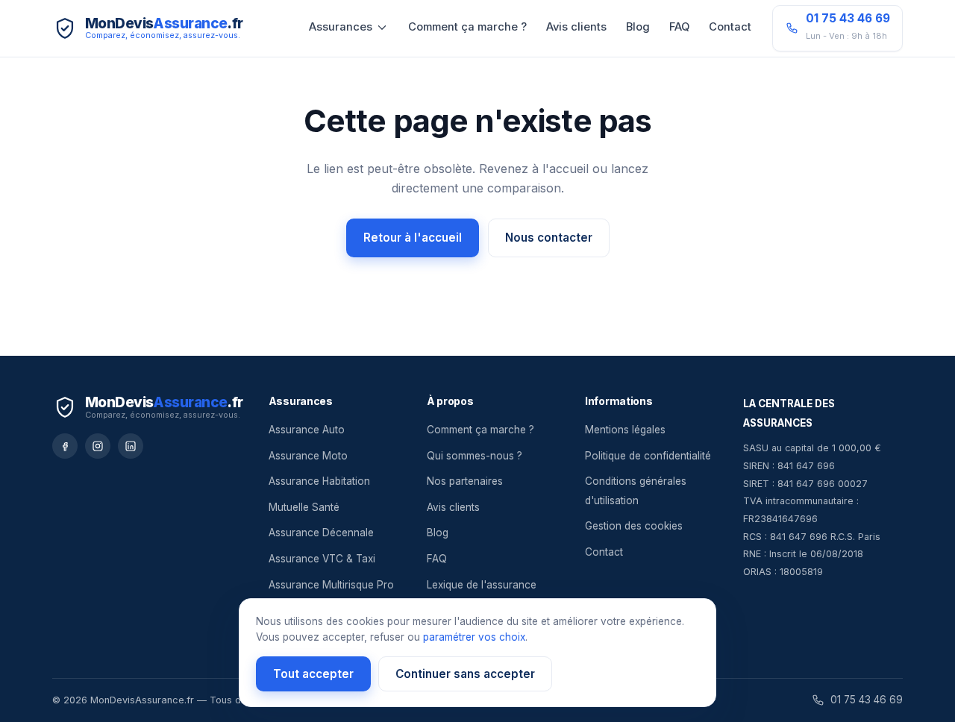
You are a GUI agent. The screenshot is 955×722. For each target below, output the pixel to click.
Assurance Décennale (321, 533)
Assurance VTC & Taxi (322, 559)
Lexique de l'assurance (481, 585)
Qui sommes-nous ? (474, 456)
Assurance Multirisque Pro (331, 585)
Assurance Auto (307, 430)
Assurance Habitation (319, 481)
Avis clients (576, 27)
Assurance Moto (308, 456)
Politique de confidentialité (648, 456)
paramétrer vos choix (474, 637)
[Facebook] (65, 446)
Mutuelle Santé (304, 507)
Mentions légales (625, 430)
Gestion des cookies (634, 526)
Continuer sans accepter (465, 674)
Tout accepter (313, 674)
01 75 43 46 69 (866, 700)
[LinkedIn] (130, 446)
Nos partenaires (465, 481)
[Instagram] (97, 446)
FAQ (679, 27)
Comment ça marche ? (467, 27)
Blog (638, 27)
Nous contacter (548, 237)
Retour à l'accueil (412, 237)
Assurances (340, 27)
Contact (730, 27)
